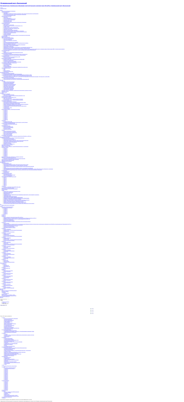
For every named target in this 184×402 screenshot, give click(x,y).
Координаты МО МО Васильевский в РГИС (9, 295)
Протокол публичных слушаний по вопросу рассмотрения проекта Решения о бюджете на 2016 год (20, 218)
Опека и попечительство (6, 23)
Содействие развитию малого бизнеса (10, 61)
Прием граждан (4, 92)
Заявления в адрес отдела (8, 29)
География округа (7, 171)
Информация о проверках (6, 125)
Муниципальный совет (8, 319)
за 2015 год (5, 148)
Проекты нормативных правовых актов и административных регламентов (16, 104)
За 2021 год (5, 153)
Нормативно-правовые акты (8, 71)
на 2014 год (4, 214)
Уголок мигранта (4, 189)
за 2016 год (5, 149)
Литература (4, 120)
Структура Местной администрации (10, 18)
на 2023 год (6, 117)
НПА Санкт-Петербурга (8, 98)
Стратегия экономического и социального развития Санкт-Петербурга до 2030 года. (17, 136)
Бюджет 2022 (6, 247)
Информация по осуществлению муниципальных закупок (13, 52)
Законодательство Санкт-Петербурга (10, 139)
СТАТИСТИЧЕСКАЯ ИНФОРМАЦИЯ (8, 123)
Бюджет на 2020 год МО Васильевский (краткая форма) (13, 239)
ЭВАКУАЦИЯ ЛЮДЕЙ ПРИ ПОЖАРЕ (10, 196)
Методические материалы (6, 145)
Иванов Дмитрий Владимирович (9, 81)
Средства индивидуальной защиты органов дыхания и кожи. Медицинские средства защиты (19, 203)
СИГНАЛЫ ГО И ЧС (7, 195)
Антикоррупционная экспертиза (7, 144)
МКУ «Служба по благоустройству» (8, 37)
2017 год (5, 178)
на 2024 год (4, 252)
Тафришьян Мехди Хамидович (9, 88)
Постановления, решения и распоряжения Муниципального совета (15, 102)
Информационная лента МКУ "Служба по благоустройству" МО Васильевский (17, 48)
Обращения (4, 292)
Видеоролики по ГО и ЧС (8, 193)
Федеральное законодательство (9, 138)
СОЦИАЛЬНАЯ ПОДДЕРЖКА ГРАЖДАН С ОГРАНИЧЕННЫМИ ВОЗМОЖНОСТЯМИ (19, 331)
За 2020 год (5, 152)
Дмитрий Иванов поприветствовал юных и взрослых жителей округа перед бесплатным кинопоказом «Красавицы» (23, 169)
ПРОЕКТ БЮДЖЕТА (7, 229)
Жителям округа (5, 356)
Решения (5, 264)
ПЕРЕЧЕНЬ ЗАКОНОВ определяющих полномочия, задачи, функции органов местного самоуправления (21, 13)
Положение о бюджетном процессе (7, 206)
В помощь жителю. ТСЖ (8, 121)
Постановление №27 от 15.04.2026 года (10, 142)
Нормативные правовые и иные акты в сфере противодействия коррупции (16, 140)
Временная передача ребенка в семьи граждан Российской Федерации (15, 31)
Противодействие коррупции (8, 46)
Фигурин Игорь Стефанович (8, 89)
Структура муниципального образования (8, 11)
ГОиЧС (3, 190)
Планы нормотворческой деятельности (10, 101)
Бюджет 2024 (6, 255)
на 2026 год (4, 259)
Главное (3, 317)
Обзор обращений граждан (8, 328)
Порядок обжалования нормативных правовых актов (12, 105)
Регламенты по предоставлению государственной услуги (13, 25)
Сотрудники (6, 12)
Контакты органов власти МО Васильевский (9, 290)
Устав (5, 41)
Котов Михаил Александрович (9, 86)
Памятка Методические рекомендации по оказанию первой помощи (15, 202)
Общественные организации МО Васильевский (9, 188)
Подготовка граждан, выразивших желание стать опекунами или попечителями (17, 35)
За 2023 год (5, 155)
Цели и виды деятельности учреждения (10, 40)
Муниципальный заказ (5, 50)
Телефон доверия (6, 26)
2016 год (5, 177)
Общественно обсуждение (8, 285)
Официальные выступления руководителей (9, 176)
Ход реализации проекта (8, 64)
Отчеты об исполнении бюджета (9, 220)
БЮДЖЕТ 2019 (6, 234)
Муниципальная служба (8, 21)
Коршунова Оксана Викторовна (9, 82)
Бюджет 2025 (6, 258)
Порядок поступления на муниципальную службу (12, 56)
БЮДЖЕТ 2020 (6, 238)
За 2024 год (5, 213)
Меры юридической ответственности (8, 160)
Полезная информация (7, 66)
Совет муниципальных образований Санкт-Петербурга (13, 78)
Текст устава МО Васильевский (9, 94)
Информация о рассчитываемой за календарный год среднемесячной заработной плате (18, 47)
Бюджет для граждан (7, 271)
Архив (5, 51)
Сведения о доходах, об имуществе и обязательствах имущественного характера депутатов (17, 90)
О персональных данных (8, 107)
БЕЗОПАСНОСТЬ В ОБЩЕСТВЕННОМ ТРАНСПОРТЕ (13, 197)
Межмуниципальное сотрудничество (8, 77)
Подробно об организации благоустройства (11, 42)
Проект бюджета (6, 223)
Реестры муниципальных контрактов (10, 131)
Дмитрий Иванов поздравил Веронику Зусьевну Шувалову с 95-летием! (15, 165)
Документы (4, 337)
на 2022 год (6, 116)
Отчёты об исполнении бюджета (9, 240)
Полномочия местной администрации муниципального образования (15, 22)
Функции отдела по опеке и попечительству (11, 27)
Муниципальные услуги (8, 20)
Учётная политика (7, 108)
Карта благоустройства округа (9, 38)
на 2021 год (6, 115)
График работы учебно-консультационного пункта (12, 191)
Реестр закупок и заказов (8, 134)
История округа (6, 172)
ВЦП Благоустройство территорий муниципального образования (14, 44)
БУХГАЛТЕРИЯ (4, 36)
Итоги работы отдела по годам (9, 24)
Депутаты (4, 333)
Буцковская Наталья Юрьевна (8, 83)
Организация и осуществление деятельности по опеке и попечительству (15, 54)
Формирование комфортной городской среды (9, 62)
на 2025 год (4, 283)
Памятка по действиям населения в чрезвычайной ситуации (13, 201)
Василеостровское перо (7, 163)
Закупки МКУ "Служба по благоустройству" (11, 45)
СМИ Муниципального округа (7, 173)
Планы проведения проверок (8, 127)
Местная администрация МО (6, 16)
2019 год (5, 180)
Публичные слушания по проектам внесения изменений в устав (14, 95)
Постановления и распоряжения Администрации (12, 103)
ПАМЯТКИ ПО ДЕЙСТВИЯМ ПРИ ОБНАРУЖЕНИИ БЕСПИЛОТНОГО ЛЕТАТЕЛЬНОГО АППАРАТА (21, 194)
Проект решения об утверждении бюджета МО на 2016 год (13, 217)
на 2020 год (6, 114)
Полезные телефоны (5, 291)
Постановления (6, 265)
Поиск (1, 300)
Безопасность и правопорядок (9, 60)
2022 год (5, 182)
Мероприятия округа (5, 162)
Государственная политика (6, 329)
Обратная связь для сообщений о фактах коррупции (10, 159)
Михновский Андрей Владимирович (10, 84)
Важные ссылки (6, 394)
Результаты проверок (7, 128)
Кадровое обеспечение (8, 326)
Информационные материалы (7, 161)
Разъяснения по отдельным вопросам (10, 32)
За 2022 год (5, 154)
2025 (4, 68)
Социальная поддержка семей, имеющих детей (11, 28)
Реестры (3, 130)
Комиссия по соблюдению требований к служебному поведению (12, 156)
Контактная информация (8, 39)
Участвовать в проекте (7, 63)
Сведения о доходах (5, 147)
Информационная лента (8, 174)
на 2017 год (4, 222)
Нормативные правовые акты (7, 100)
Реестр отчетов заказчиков (8, 133)
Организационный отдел (8, 322)
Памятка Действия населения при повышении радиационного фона (15, 200)
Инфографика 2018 (7, 268)
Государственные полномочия (7, 53)
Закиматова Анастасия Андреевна (9, 85)
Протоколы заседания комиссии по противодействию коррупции (14, 158)
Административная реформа (6, 96)
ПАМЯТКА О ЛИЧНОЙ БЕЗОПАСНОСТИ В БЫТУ (12, 199)
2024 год (5, 184)
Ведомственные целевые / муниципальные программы (11, 109)
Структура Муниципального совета (9, 15)
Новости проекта (6, 65)
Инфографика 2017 (7, 266)
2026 (4, 69)
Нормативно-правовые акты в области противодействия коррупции (13, 137)
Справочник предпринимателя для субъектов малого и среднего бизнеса (16, 122)
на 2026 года (6, 119)
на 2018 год (6, 112)
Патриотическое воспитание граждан (10, 361)
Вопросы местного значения (6, 58)
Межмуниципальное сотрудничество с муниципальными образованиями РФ (16, 79)
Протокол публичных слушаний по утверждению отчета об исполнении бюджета (17, 221)
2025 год (5, 185)
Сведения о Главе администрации (9, 19)
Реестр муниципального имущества (9, 43)
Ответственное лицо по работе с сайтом (8, 294)
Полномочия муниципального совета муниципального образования (15, 14)
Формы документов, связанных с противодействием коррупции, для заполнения (15, 146)
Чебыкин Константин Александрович (8, 205)
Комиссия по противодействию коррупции (9, 157)
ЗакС (3, 365)
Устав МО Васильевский (6, 93)
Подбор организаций (7, 34)
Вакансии (4, 397)
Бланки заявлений (7, 70)
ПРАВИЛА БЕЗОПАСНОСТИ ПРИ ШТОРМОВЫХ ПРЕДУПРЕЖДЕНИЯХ (16, 198)
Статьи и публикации (7, 33)
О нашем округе (4, 170)
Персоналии (6, 17)
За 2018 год (5, 150)
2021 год (5, 181)
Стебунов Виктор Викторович (9, 87)
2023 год (5, 183)
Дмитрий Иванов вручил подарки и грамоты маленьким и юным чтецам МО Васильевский (19, 166)
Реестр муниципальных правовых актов (10, 132)
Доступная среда (5, 390)
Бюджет (3, 366)
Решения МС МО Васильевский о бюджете (11, 225)
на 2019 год (6, 113)
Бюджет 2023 (6, 251)
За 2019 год (5, 151)
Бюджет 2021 (6, 243)
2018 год (5, 179)
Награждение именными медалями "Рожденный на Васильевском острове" (16, 164)
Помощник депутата (5, 91)
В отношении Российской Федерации (8, 73)
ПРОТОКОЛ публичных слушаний (9, 227)
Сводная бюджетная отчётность (7, 207)
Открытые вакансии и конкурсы (9, 57)
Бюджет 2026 (6, 260)
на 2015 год (6, 110)
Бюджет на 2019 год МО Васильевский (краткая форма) (13, 236)
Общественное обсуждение (8, 270)
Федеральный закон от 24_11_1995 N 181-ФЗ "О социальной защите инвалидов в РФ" (18, 75)
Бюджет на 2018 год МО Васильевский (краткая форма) (13, 230)
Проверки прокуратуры (8, 129)
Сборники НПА (6, 106)
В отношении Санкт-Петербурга (7, 135)
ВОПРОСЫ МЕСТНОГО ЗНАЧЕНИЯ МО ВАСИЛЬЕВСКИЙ (14, 59)
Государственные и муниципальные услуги (9, 97)
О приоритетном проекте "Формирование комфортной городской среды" (16, 67)
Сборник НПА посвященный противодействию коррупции (13, 141)
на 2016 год (6, 111)
